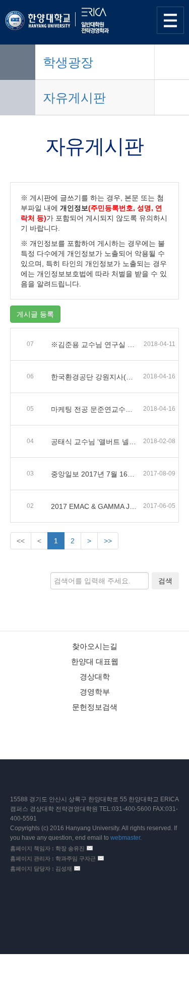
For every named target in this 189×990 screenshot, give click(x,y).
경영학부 (95, 691)
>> (108, 541)
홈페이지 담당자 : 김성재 (41, 869)
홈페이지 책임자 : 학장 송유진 (47, 848)
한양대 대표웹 (94, 661)
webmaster (125, 837)
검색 (165, 581)
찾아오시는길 (94, 646)
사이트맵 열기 (170, 20)
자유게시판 (74, 98)
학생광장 (68, 62)
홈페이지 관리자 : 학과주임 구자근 (53, 858)
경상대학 (95, 676)
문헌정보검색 (94, 707)
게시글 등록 (35, 314)
